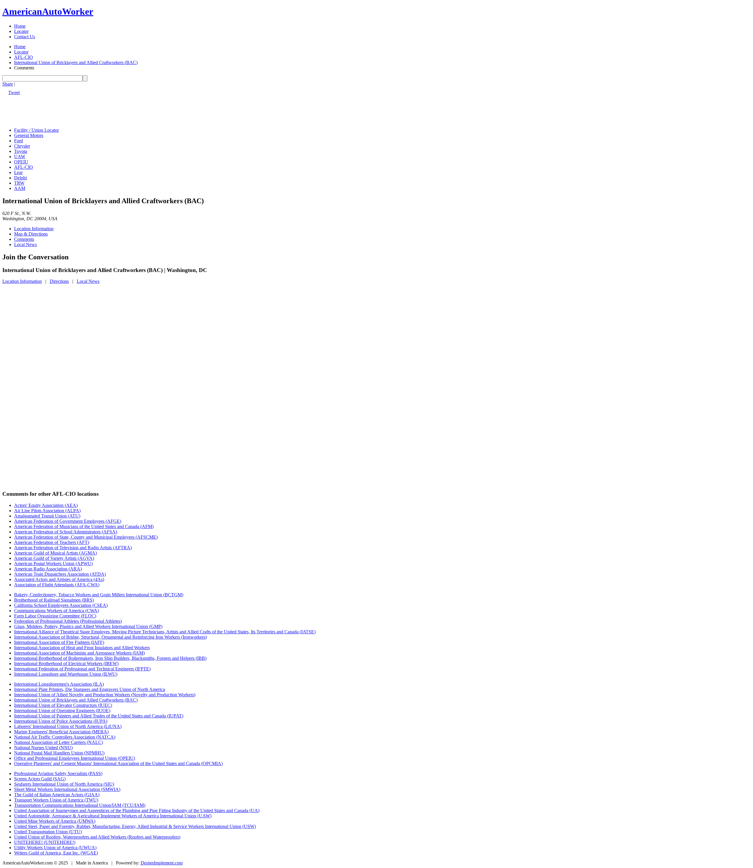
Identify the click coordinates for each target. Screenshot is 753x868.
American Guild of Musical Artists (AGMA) (55, 552)
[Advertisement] (109, 108)
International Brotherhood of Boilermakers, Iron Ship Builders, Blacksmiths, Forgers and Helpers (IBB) (110, 658)
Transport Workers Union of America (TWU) (56, 799)
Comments (24, 239)
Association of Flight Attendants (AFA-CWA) (56, 584)
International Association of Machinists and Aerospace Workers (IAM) (79, 652)
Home (20, 26)
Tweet (14, 92)
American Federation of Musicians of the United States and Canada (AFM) (84, 526)
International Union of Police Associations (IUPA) (60, 721)
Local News (25, 244)
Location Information (34, 228)
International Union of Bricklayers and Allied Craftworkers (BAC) (76, 62)
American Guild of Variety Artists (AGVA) (54, 558)
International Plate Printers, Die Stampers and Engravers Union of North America (89, 689)
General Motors (28, 135)
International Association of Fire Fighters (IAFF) (59, 642)
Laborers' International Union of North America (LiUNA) (67, 726)
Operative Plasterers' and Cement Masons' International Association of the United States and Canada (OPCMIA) (118, 763)
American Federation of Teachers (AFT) (51, 542)
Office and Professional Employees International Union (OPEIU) (74, 758)
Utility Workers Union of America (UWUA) (55, 847)
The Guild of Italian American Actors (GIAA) (56, 794)
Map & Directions (31, 233)
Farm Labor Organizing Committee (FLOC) (55, 615)
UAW (19, 156)
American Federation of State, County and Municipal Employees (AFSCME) (86, 537)
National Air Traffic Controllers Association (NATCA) (64, 737)
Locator (21, 31)
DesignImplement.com (162, 862)
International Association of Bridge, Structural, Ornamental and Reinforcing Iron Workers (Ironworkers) (110, 637)
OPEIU (21, 161)
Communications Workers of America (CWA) (56, 610)
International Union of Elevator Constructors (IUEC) (63, 705)
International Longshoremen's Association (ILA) (59, 684)
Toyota (20, 151)
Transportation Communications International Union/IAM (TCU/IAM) (79, 805)
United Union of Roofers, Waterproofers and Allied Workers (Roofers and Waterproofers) (97, 836)
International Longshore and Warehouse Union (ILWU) (65, 674)
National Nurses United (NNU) (43, 747)
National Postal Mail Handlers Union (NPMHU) (59, 752)
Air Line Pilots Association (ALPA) (47, 510)
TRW (19, 183)
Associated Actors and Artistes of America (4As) (59, 579)
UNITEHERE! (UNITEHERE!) (44, 842)
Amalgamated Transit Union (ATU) (47, 515)
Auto (47, 11)
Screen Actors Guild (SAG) (40, 778)
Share (7, 83)
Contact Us (24, 36)
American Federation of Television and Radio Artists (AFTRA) (73, 547)
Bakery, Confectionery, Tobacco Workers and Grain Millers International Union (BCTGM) (98, 594)
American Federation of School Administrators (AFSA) (65, 531)
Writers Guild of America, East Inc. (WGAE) (56, 852)
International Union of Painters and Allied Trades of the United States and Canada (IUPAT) (98, 715)
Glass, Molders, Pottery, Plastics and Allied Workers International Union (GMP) (88, 626)
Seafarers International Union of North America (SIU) (64, 784)
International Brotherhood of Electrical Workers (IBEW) (66, 663)
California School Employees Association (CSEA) (61, 605)
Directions (59, 281)
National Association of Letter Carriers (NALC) (58, 742)
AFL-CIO (23, 57)
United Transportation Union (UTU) (48, 831)
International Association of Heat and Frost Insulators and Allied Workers (82, 647)
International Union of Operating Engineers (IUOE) (62, 710)
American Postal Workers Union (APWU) (53, 563)
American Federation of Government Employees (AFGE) (67, 521)
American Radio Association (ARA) (48, 568)
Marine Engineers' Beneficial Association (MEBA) (61, 731)
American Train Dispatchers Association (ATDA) (60, 574)
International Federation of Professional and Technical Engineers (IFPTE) (82, 668)
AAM (19, 188)
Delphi (20, 177)
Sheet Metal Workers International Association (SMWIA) (67, 789)
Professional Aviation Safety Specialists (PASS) (58, 773)
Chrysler (22, 145)
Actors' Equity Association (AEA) (46, 505)
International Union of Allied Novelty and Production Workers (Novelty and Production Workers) (104, 694)
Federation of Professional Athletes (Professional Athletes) (68, 621)
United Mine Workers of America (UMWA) (54, 821)
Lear (18, 172)
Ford (18, 140)
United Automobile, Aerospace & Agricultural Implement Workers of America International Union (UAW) (112, 815)
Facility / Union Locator (36, 130)
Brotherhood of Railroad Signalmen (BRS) (54, 599)
